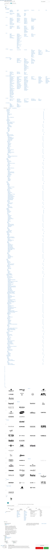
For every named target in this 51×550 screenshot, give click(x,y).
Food (32, 77)
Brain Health (11, 87)
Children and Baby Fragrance (12, 14)
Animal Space (8, 102)
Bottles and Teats (26, 61)
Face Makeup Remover (11, 21)
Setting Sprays (33, 50)
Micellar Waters (12, 19)
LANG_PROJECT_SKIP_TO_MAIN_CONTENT (6, 0)
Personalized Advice (18, 516)
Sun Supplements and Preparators (26, 101)
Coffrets (18, 10)
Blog (17, 515)
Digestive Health (12, 93)
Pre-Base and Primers (33, 54)
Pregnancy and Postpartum (19, 59)
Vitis (6, 495)
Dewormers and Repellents (12, 106)
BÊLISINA (18, 401)
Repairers (32, 29)
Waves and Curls (19, 35)
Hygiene (11, 28)
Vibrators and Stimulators (18, 88)
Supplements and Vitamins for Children (12, 81)
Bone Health (11, 77)
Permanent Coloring (25, 35)
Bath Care (25, 68)
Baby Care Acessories (25, 65)
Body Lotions (18, 73)
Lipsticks (47, 50)
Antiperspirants (26, 31)
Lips (46, 49)
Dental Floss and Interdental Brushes (40, 82)
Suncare (7, 98)
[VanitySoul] (28, 503)
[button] (45, 1)
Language (8, 505)
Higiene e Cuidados (11, 105)
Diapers (11, 58)
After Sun (25, 100)
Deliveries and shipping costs (25, 512)
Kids (31, 58)
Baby (10, 59)
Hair (38, 10)
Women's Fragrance (18, 14)
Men (6, 71)
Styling (25, 73)
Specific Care (25, 23)
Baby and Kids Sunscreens (19, 100)
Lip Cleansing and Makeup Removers (33, 19)
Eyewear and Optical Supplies (48, 81)
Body (46, 10)
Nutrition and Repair (18, 43)
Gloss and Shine (48, 51)
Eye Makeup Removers (25, 19)
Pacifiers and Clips (26, 62)
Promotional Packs (26, 10)
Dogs (10, 103)
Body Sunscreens (19, 101)
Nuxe (24, 15)
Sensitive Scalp (19, 38)
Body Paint (18, 82)
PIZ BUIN (40, 473)
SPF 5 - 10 (11, 99)
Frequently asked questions (25, 516)
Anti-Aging (18, 19)
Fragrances (32, 10)
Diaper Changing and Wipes (26, 67)
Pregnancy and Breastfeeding (12, 78)
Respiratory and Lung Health (12, 97)
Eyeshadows (40, 54)
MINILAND (29, 458)
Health (46, 76)
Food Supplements (12, 76)
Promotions (7, 9)
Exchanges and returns (25, 514)
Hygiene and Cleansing (11, 18)
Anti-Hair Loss (26, 74)
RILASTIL (7, 479)
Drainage (32, 78)
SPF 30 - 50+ (11, 100)
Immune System (12, 94)
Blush (32, 56)
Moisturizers (18, 20)
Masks (18, 21)
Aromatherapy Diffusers (26, 82)
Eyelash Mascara (40, 53)
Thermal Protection (32, 36)
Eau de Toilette (19, 16)
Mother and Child (8, 57)
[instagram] (5, 512)
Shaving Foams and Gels (12, 73)
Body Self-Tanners (33, 99)
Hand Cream (18, 72)
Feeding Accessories (25, 60)
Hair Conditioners (12, 37)
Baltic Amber (25, 77)
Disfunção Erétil (19, 81)
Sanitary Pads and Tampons (12, 27)
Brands (25, 13)
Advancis (29, 388)
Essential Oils (25, 83)
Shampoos (25, 72)
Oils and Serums (33, 34)
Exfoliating (25, 30)
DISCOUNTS (7, 8)
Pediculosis (18, 34)
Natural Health (26, 76)
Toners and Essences (11, 22)
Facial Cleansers (12, 24)
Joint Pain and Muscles (11, 84)
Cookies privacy (25, 520)
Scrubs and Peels (12, 23)
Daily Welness (26, 79)
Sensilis (25, 14)
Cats (17, 103)
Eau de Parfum (19, 15)
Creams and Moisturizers (18, 28)
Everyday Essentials (18, 48)
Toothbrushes (40, 80)
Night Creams (18, 18)
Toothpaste (39, 78)
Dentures (39, 79)
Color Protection (26, 36)
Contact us (18, 513)
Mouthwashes (40, 77)
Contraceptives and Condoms (19, 84)
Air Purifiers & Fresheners (26, 86)
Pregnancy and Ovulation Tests (19, 86)
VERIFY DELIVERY (44, 523)
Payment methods (25, 518)
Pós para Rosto (19, 49)
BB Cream (32, 55)
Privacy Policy (18, 514)
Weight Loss (32, 76)
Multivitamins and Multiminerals (12, 90)
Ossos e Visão (11, 91)
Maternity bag (18, 62)
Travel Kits (11, 10)
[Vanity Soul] (9, 510)
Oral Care (25, 69)
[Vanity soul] (25, 3)
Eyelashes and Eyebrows (26, 22)
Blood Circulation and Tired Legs (26, 81)
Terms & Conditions (18, 512)
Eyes (39, 49)
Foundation (32, 51)
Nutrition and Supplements (11, 11)
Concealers (25, 49)
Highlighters (11, 49)
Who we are (18, 511)
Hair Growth (11, 85)
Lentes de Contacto (47, 82)
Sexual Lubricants (19, 85)
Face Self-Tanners (33, 100)
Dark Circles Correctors (40, 51)
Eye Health (11, 79)
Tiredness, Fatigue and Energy (12, 89)
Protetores (39, 100)
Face (6, 17)
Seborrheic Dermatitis (18, 40)
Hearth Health (11, 92)
